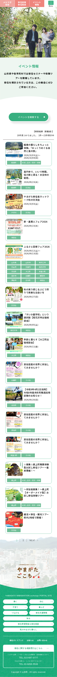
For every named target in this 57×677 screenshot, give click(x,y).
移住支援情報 (41, 613)
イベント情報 (37, 3)
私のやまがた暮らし (28, 629)
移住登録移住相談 (22, 3)
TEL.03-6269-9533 (28, 664)
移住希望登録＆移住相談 (28, 624)
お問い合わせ (42, 640)
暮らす (41, 607)
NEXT (32, 540)
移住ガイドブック (17, 640)
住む (42, 601)
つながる (15, 613)
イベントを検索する (28, 117)
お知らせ (30, 640)
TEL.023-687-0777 (28, 657)
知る (28, 618)
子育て (15, 607)
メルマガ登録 (7, 3)
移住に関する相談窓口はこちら (29, 648)
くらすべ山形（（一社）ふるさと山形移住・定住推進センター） (28, 654)
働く (15, 601)
